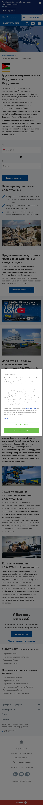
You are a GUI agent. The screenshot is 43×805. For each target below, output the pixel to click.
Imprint (6, 418)
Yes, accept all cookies (21, 431)
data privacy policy (31, 408)
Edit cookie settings (21, 425)
